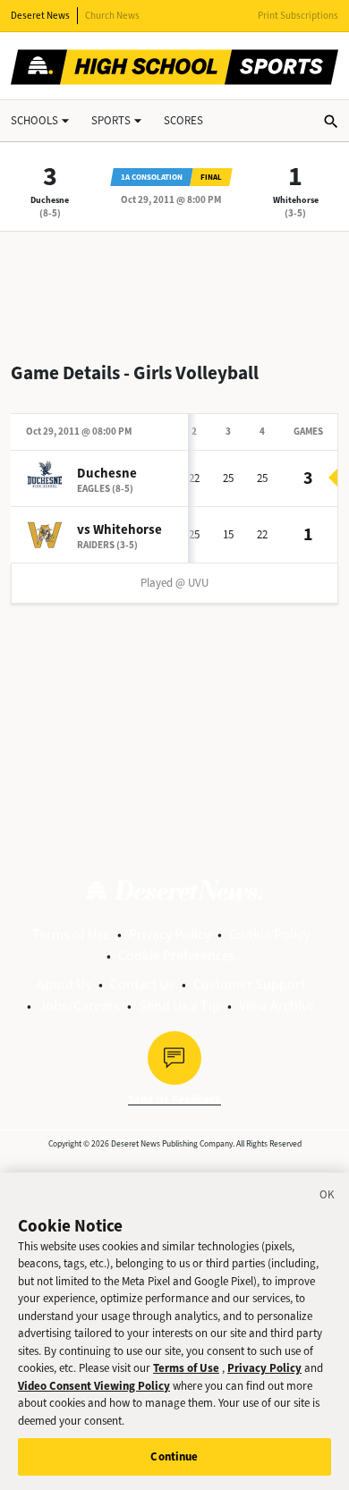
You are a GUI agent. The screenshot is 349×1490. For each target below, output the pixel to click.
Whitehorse (296, 200)
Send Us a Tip (179, 1005)
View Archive (277, 1005)
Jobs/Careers (79, 1005)
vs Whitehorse (119, 529)
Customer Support (249, 984)
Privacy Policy (169, 934)
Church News (112, 15)
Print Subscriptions (298, 15)
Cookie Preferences (176, 955)
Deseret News (40, 15)
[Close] (327, 1197)
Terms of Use (71, 934)
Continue (174, 1456)
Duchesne (49, 200)
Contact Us (142, 984)
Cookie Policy (269, 934)
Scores (183, 120)
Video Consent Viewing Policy (94, 1385)
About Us (64, 984)
